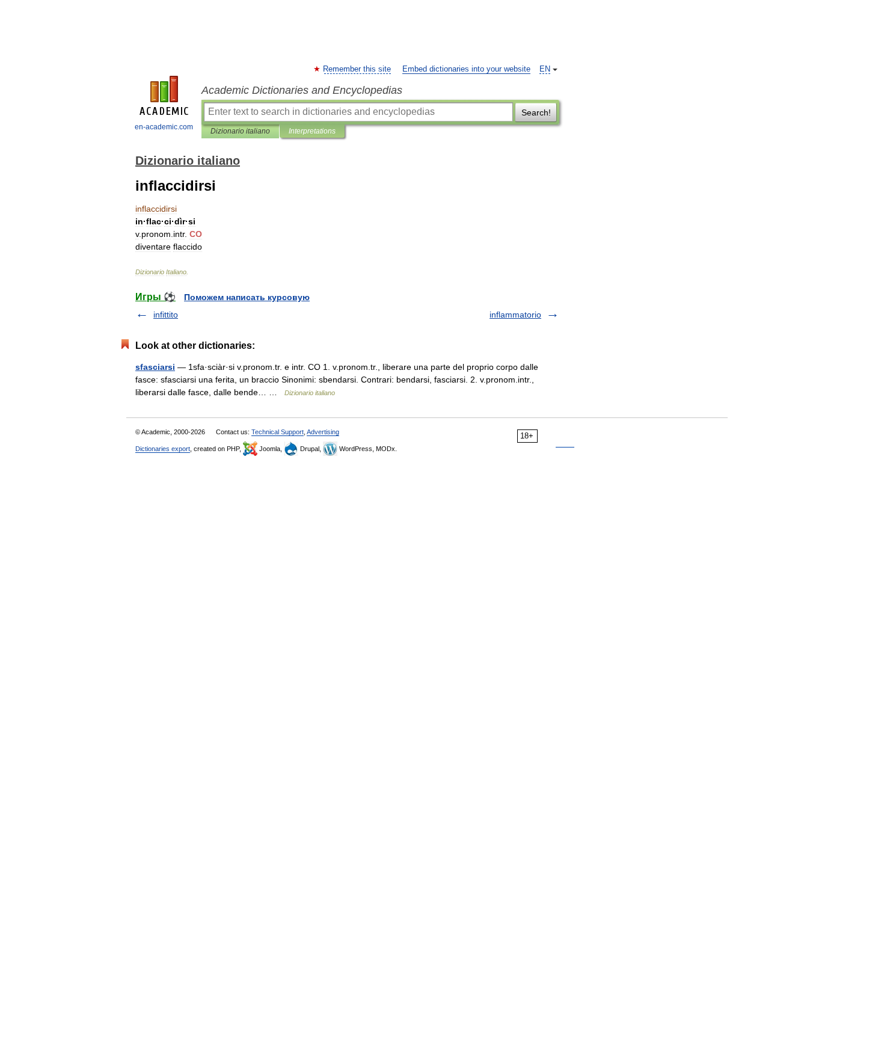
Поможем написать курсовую (247, 297)
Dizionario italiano (240, 131)
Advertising (323, 431)
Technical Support (277, 431)
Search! (536, 112)
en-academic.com (164, 127)
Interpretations (312, 131)
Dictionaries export (162, 448)
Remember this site (357, 69)
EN (544, 69)
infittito (165, 314)
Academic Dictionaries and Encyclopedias (301, 90)
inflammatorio (515, 314)
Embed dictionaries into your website (466, 69)
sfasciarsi (155, 367)
